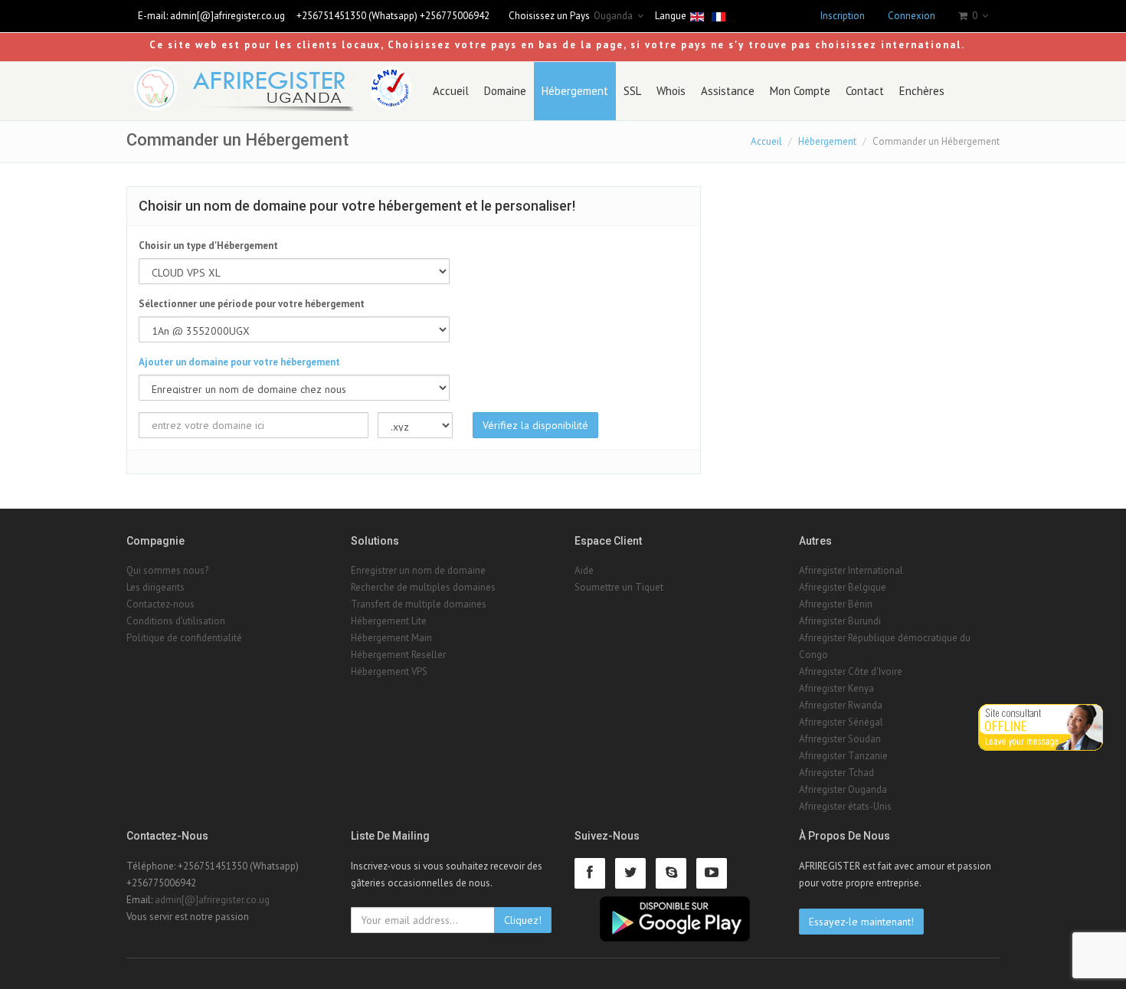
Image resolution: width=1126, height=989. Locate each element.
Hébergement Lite (389, 620)
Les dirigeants (155, 587)
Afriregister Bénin (835, 604)
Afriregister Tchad (836, 772)
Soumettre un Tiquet (618, 587)
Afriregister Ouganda (843, 789)
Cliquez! (523, 920)
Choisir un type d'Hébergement (208, 245)
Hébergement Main (391, 637)
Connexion (911, 15)
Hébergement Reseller (398, 654)
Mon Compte (800, 91)
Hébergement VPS (389, 671)
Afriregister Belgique (842, 587)
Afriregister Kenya (836, 688)
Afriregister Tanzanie (843, 755)
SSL (632, 91)
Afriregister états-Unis (845, 806)
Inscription (842, 15)
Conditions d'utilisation (175, 620)
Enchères (921, 91)
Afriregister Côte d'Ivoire (850, 671)
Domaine (505, 91)
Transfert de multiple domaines (418, 604)
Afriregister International (851, 570)
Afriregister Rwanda (840, 705)
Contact (865, 91)
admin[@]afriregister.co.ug (227, 15)
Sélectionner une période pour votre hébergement (252, 303)
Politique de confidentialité (184, 637)
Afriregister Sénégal (841, 722)
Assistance (727, 91)
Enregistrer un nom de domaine (418, 570)
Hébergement (575, 91)
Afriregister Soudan (840, 738)
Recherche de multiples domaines (423, 587)
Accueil (451, 91)
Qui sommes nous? (167, 570)
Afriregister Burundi (840, 620)
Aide (584, 570)
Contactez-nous (160, 604)
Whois (671, 91)
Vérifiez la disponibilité (535, 425)
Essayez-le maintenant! (861, 921)
